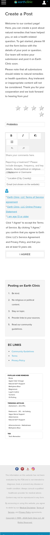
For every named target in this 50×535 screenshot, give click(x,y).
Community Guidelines (23, 351)
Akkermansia (13, 417)
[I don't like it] (17, 108)
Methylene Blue (15, 386)
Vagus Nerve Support (17, 414)
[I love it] (40, 108)
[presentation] (11, 136)
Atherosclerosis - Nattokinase (20, 425)
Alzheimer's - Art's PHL (17, 406)
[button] (11, 136)
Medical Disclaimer (28, 508)
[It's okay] (24, 108)
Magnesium (13, 389)
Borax (11, 378)
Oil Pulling (12, 397)
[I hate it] (40, 114)
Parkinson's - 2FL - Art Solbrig (20, 411)
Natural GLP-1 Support (17, 384)
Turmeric (12, 395)
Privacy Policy (18, 360)
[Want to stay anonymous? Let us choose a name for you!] (7, 191)
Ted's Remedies (14, 436)
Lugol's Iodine (14, 392)
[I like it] (32, 108)
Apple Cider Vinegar (16, 381)
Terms (14, 356)
